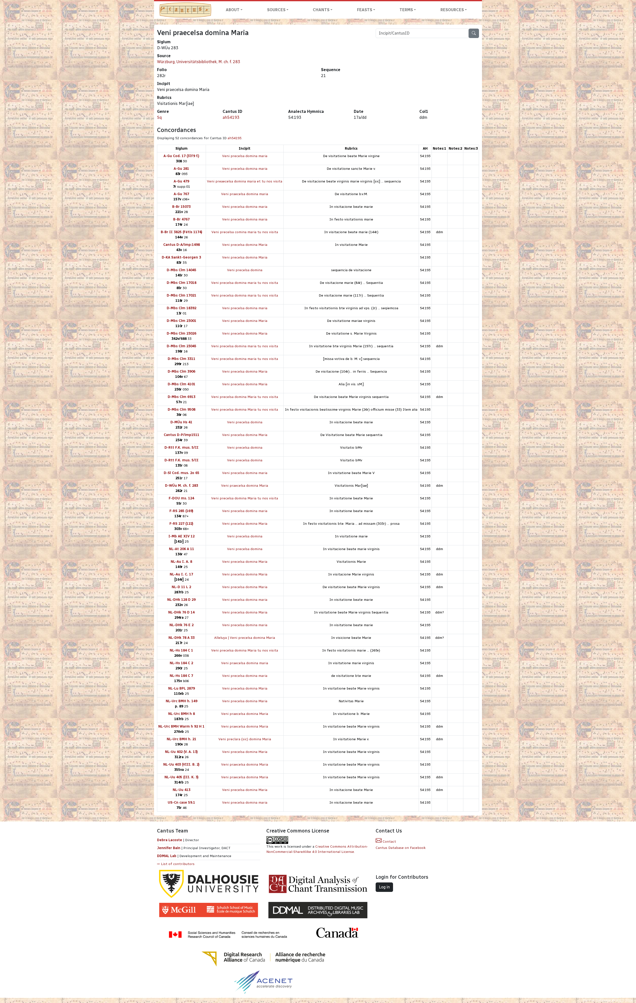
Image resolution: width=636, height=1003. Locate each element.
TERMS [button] (406, 9)
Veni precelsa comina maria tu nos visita (244, 232)
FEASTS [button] (364, 9)
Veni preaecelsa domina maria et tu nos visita (244, 181)
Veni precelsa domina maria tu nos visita (244, 283)
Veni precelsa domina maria (244, 156)
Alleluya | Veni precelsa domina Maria (244, 638)
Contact (389, 841)
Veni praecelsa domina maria (244, 194)
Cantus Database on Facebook (401, 848)
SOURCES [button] (276, 9)
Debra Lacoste (169, 840)
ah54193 (231, 117)
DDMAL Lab (166, 856)
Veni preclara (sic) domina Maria (244, 739)
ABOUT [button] (232, 9)
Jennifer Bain (169, 848)
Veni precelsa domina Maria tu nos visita (244, 397)
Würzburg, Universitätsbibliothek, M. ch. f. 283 (198, 61)
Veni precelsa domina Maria (244, 245)
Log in (384, 887)
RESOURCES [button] (452, 9)
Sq (159, 117)
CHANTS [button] (321, 9)
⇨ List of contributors (176, 864)
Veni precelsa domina (244, 270)
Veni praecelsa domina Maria (244, 485)
